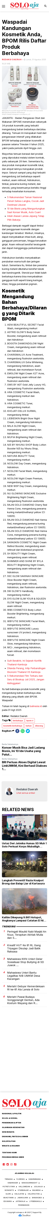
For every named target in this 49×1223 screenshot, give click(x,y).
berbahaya (18, 720)
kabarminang (35, 1179)
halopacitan (34, 1194)
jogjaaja (38, 1186)
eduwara (8, 1201)
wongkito (9, 1190)
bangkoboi (37, 1198)
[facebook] (17, 731)
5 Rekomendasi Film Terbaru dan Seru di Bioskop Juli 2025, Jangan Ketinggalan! (25, 679)
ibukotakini (8, 1198)
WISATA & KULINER (11, 1146)
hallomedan (24, 1186)
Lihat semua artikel (25, 793)
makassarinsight (30, 1183)
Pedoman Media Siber (13, 1157)
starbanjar (23, 1190)
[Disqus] (24, 1054)
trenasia (9, 1179)
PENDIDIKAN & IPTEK (11, 1123)
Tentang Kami (9, 1152)
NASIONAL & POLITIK (11, 1113)
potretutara (9, 1186)
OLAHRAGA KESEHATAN (13, 1127)
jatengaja (20, 1201)
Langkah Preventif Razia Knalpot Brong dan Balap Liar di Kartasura (23, 882)
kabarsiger (13, 1183)
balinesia (36, 1190)
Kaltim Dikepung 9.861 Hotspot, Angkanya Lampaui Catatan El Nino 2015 (24, 920)
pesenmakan (23, 1205)
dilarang (39, 726)
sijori (8, 1194)
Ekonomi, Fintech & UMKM (15, 1136)
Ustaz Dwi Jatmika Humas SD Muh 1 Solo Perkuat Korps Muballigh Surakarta (24, 846)
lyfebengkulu (35, 1201)
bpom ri (29, 720)
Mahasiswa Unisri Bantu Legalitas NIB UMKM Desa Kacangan (23, 975)
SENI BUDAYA (8, 1132)
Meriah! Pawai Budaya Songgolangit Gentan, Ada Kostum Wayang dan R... (23, 1000)
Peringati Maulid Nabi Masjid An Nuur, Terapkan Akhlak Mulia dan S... (26, 934)
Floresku (20, 1179)
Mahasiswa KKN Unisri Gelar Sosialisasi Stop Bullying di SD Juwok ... (25, 962)
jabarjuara (22, 1198)
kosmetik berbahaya (12, 726)
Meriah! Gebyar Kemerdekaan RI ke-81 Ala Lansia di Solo (26, 988)
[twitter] (28, 731)
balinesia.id (36, 706)
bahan (29, 726)
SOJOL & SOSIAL (10, 1118)
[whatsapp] (23, 731)
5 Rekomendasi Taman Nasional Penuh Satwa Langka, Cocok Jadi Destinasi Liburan (25, 201)
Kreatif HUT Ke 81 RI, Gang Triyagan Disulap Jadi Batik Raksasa (24, 948)
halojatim (19, 1194)
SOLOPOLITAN (8, 1141)
